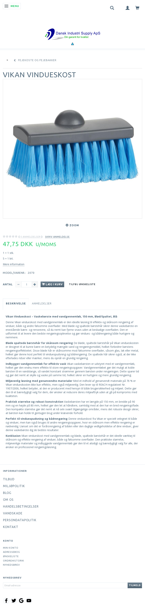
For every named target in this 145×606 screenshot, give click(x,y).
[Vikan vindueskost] (72, 149)
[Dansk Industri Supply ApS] (72, 28)
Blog (7, 492)
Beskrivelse (16, 303)
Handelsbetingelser (21, 506)
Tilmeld (135, 585)
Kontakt (10, 527)
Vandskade (12, 513)
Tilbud (9, 479)
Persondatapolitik (19, 520)
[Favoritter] (120, 7)
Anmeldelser (42, 303)
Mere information (13, 264)
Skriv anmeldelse (57, 236)
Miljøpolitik (14, 486)
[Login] (127, 7)
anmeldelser (30, 236)
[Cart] (137, 7)
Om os (8, 499)
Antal (8, 284)
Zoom (74, 225)
